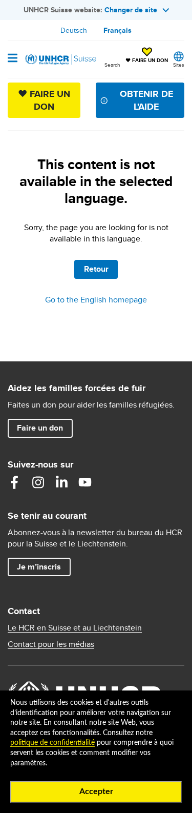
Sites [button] (178, 64)
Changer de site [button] (130, 10)
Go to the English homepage (96, 300)
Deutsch (73, 30)
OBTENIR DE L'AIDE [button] (146, 100)
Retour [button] (96, 269)
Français (117, 30)
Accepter (96, 791)
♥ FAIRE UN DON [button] (146, 56)
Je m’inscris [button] (39, 567)
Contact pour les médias (51, 644)
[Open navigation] (12, 59)
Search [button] (112, 64)
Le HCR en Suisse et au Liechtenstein (75, 628)
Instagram (38, 482)
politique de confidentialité (52, 742)
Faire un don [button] (44, 427)
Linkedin (61, 482)
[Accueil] (60, 59)
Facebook (14, 482)
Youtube (85, 482)
